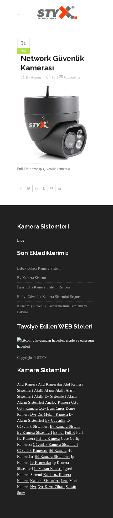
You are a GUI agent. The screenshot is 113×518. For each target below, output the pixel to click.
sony (21, 493)
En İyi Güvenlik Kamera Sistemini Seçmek (49, 297)
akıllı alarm (44, 390)
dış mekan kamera (53, 414)
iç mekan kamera (48, 469)
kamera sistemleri (45, 481)
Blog (20, 240)
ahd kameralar (50, 384)
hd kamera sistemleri (52, 457)
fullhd (70, 433)
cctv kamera (27, 408)
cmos (60, 408)
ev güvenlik (55, 420)
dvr (33, 414)
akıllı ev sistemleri (50, 396)
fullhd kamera (48, 439)
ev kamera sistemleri (34, 433)
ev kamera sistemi (65, 426)
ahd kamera (27, 384)
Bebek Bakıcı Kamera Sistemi (39, 268)
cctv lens (47, 408)
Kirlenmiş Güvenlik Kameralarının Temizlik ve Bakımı (52, 309)
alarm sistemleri (30, 402)
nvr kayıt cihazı (51, 487)
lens (64, 481)
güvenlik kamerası (32, 451)
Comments (72, 77)
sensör (71, 487)
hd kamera (58, 451)
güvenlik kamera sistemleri (55, 445)
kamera (23, 481)
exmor (58, 433)
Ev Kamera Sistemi (31, 278)
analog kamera (57, 402)
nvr (33, 487)
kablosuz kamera (57, 475)
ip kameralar (40, 463)
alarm (72, 396)
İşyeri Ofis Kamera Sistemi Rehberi (43, 287)
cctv (75, 402)
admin (36, 77)
